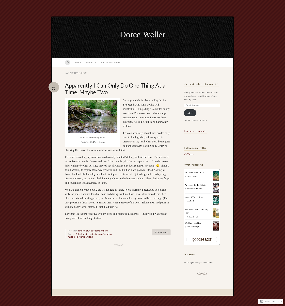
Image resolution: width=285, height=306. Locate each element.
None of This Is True (194, 197)
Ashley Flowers (192, 176)
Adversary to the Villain (195, 184)
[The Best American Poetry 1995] (216, 216)
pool (76, 236)
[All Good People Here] (216, 179)
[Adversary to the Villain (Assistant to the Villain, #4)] (216, 191)
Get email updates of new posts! (201, 84)
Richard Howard (192, 217)
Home (78, 62)
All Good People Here (194, 172)
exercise (102, 234)
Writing (104, 230)
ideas (109, 234)
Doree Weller (142, 34)
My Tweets (188, 154)
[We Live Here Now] (216, 230)
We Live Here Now (193, 222)
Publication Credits (110, 62)
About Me (90, 62)
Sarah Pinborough (193, 226)
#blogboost (81, 234)
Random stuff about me (89, 230)
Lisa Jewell (190, 201)
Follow (190, 112)
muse (70, 236)
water (82, 236)
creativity (92, 234)
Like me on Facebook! (195, 131)
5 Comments (161, 232)
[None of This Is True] (216, 204)
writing (89, 236)
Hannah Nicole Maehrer (194, 188)
